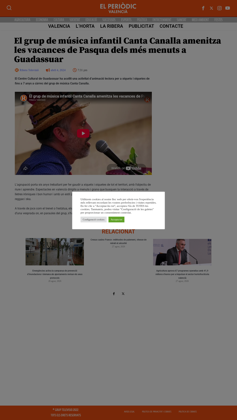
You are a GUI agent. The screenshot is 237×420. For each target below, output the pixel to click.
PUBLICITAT (141, 26)
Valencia (59, 26)
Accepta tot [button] (116, 219)
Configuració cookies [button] (93, 219)
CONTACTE (171, 26)
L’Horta (85, 26)
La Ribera (111, 26)
